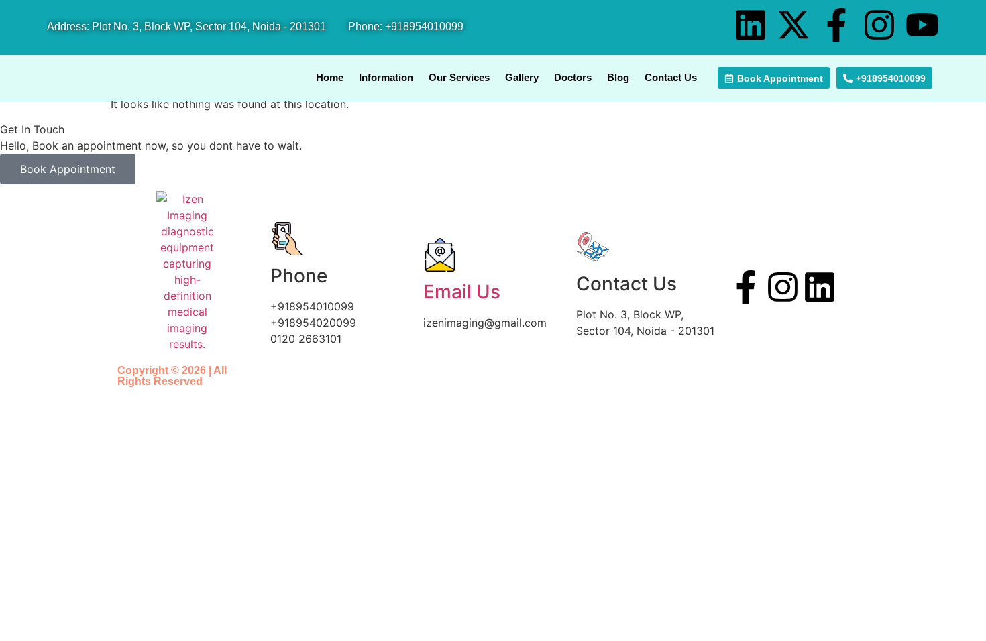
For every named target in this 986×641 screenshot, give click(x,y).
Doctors (573, 77)
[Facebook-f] (836, 25)
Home (329, 77)
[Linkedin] (750, 25)
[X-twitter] (793, 25)
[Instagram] (879, 25)
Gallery (522, 77)
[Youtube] (922, 25)
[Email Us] (440, 255)
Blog (618, 77)
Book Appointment (67, 169)
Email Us (461, 291)
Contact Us (671, 77)
